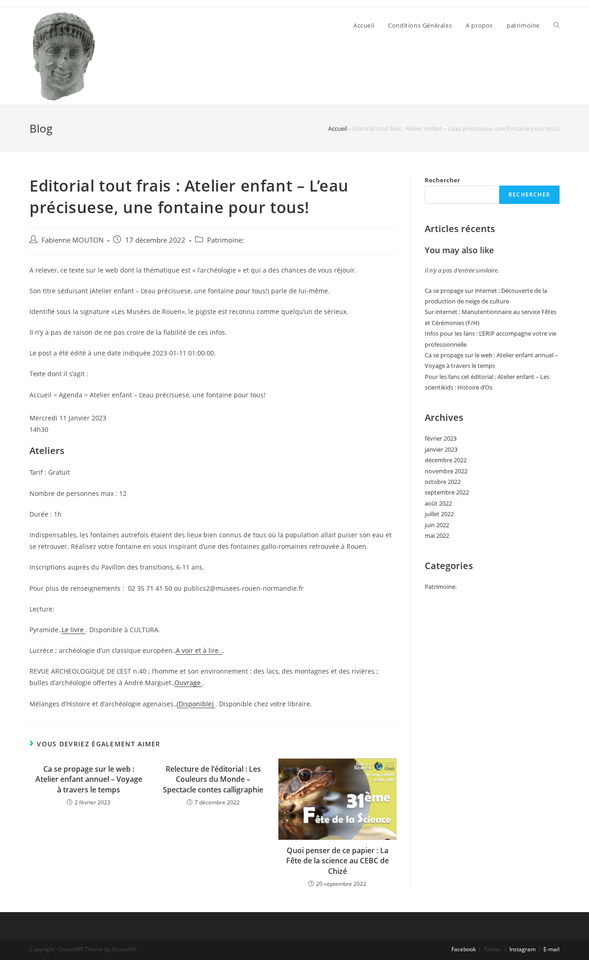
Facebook (463, 949)
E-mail (551, 949)
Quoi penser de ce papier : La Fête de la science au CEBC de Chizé (337, 860)
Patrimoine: (225, 240)
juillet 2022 (439, 514)
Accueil (337, 128)
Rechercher (442, 180)
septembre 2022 (447, 492)
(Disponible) (196, 703)
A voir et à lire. (199, 650)
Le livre (74, 629)
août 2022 (438, 503)
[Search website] (556, 25)
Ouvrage (188, 682)
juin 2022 (437, 525)
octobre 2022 (443, 481)
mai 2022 (437, 535)
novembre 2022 (446, 471)
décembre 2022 (446, 460)
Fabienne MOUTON (72, 240)
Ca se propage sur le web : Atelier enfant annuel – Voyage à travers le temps (88, 779)
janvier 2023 (441, 449)
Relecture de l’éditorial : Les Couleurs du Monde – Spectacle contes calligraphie (213, 779)
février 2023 (440, 438)
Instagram (522, 949)
